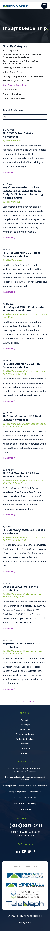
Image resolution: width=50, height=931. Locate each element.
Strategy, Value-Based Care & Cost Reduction (25, 785)
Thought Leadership (25, 734)
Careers (25, 743)
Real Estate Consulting (15, 85)
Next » (30, 701)
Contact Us (25, 748)
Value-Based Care (12, 72)
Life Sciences (10, 89)
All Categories (10, 51)
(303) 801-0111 (25, 825)
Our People (25, 724)
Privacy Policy (25, 923)
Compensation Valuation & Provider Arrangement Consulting (22, 56)
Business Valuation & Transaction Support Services (21, 62)
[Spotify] (29, 851)
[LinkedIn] (18, 851)
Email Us (29, 844)
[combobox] (25, 117)
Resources (25, 729)
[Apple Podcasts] (34, 851)
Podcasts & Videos (25, 739)
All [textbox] (5, 117)
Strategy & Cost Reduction (17, 68)
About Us (25, 719)
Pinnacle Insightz (12, 94)
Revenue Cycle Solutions (16, 81)
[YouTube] (24, 851)
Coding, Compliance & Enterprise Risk (23, 76)
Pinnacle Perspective (14, 98)
